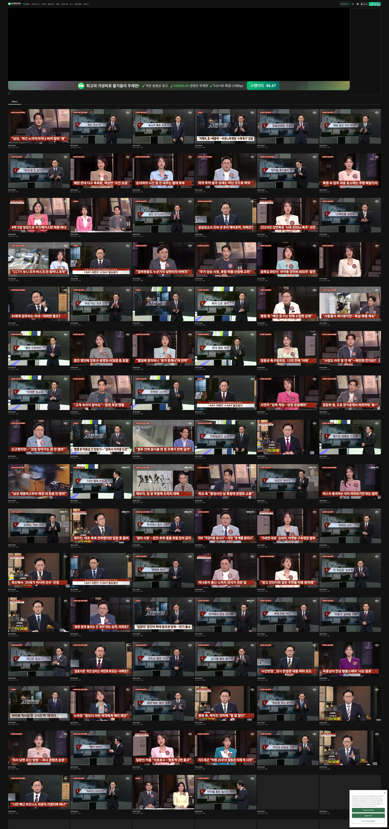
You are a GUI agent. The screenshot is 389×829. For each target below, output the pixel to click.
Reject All (368, 816)
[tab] (14, 102)
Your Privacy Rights (368, 821)
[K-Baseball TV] (345, 4)
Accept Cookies (368, 810)
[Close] (385, 793)
